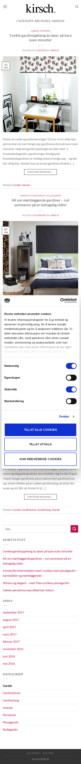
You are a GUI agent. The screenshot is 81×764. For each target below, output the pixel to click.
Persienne (9, 715)
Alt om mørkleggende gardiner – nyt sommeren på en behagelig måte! (40, 202)
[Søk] (76, 6)
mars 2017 (10, 634)
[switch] (71, 378)
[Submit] (74, 529)
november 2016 (13, 649)
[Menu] (5, 6)
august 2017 (11, 619)
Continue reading (40, 171)
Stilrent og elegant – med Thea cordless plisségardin (36, 583)
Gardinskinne (29, 509)
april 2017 (9, 627)
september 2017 (13, 612)
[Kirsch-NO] (40, 6)
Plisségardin (37, 195)
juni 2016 (9, 656)
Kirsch (55, 50)
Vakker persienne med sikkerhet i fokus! (28, 590)
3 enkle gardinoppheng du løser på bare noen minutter (40, 37)
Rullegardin (53, 195)
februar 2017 (11, 641)
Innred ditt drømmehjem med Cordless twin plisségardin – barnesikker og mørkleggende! (40, 573)
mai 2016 (9, 663)
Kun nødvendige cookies (41, 459)
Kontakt (48, 753)
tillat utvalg (40, 444)
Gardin (35, 31)
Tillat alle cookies (40, 429)
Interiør (45, 31)
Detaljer (64, 416)
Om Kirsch (33, 753)
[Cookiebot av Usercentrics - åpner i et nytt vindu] (60, 300)
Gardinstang (44, 509)
